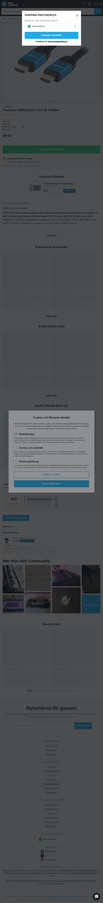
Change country (51, 35)
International (38, 26)
